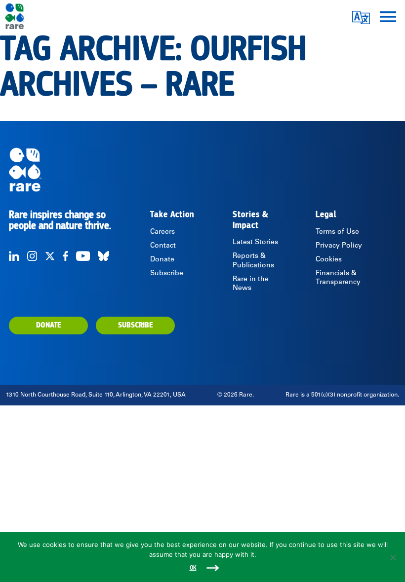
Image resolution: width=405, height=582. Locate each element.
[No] (393, 557)
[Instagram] (32, 256)
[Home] (202, 169)
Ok (193, 568)
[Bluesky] (103, 256)
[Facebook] (65, 256)
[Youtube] (83, 256)
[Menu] (388, 16)
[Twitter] (50, 256)
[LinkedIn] (14, 256)
